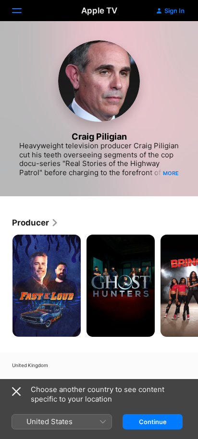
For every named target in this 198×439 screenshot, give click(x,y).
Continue (153, 422)
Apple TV (99, 10)
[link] (35, 222)
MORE (171, 173)
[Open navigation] (22, 10)
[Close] (16, 391)
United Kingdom (30, 365)
